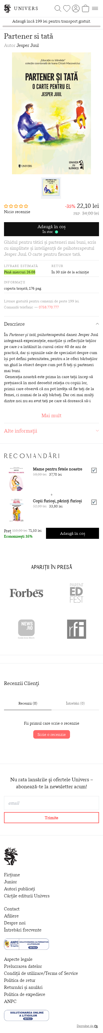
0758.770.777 (49, 307)
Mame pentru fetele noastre (57, 469)
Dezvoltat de (85, 1026)
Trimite (51, 818)
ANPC (10, 1001)
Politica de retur (20, 980)
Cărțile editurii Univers (27, 895)
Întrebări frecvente (23, 929)
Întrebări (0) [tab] (75, 703)
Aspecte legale (18, 959)
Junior (10, 881)
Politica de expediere (24, 994)
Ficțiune (12, 874)
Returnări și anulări (23, 987)
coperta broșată (16, 288)
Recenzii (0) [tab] (27, 703)
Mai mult (52, 415)
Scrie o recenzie (52, 734)
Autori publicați (19, 888)
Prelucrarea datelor (23, 966)
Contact (12, 908)
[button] (17, 206)
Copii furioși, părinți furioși (57, 501)
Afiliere (11, 915)
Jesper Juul (27, 45)
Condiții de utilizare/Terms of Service (41, 973)
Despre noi (15, 922)
